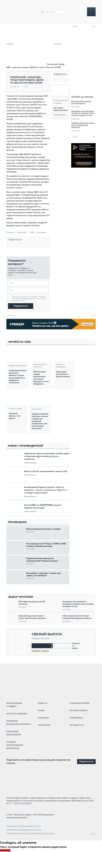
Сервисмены (76, 718)
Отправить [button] (5, 850)
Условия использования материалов (14, 745)
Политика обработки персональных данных (30, 833)
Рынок (41, 710)
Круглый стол (76, 725)
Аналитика (43, 718)
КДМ (32, 232)
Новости (58, 44)
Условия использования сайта (23, 826)
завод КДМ (22, 232)
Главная (10, 44)
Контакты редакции (16, 714)
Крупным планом (78, 710)
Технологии (44, 725)
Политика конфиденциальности (23, 830)
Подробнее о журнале (40, 651)
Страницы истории (79, 703)
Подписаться (21, 306)
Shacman (10, 232)
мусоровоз (41, 232)
